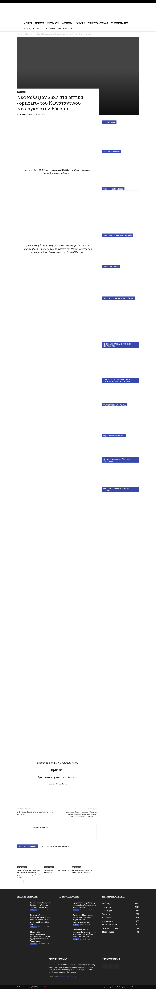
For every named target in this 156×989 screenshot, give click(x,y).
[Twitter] (137, 1)
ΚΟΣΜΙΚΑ (80, 23)
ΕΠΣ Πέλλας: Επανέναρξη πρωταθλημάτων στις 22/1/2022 (35, 813)
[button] (136, 23)
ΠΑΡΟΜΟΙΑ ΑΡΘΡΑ (27, 846)
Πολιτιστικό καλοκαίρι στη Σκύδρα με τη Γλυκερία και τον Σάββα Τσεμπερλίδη (40, 905)
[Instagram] (133, 1)
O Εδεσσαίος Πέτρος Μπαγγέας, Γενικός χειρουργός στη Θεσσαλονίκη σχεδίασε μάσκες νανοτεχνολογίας (84, 933)
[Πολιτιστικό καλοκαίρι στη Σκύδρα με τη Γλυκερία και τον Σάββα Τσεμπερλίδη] (22, 906)
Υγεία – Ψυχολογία (133, 987)
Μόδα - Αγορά (28, 34)
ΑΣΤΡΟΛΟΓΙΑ (53, 23)
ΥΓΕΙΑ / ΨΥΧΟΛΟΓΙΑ (33, 28)
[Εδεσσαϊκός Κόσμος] (78, 11)
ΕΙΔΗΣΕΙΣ (39, 23)
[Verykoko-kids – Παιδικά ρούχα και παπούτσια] (56, 859)
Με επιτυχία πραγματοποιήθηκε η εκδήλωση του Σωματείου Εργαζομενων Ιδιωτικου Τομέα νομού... (40, 936)
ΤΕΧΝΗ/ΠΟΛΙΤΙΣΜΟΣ (98, 23)
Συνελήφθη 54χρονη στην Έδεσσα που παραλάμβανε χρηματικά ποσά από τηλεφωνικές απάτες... (83, 918)
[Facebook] (129, 1)
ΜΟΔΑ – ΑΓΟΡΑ (65, 28)
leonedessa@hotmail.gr (67, 977)
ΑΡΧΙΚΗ (28, 23)
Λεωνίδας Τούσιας (26, 114)
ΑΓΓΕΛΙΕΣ (50, 28)
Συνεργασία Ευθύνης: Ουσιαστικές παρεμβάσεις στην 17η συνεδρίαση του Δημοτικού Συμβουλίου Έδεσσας (40, 919)
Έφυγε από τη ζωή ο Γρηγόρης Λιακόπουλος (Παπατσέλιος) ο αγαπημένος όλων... (84, 905)
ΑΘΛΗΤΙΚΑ (67, 23)
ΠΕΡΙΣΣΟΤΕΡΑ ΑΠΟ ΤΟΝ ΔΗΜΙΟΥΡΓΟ (56, 846)
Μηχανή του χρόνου (108, 987)
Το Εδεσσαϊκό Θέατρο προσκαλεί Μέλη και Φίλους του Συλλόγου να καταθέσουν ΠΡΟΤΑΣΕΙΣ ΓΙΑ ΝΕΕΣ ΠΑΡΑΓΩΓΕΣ (80, 814)
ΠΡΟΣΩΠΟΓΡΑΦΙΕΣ (119, 23)
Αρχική (19, 34)
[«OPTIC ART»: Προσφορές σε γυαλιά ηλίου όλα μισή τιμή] (84, 859)
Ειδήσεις (33, 910)
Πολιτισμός (121, 987)
